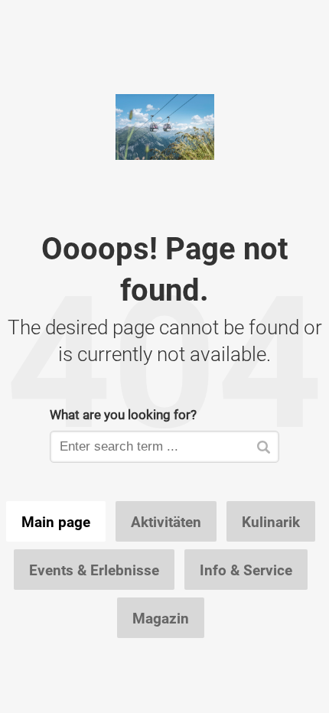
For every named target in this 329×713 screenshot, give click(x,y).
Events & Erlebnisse (94, 570)
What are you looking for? (123, 414)
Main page (55, 522)
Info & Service (246, 570)
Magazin (160, 618)
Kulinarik (271, 522)
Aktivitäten (166, 522)
